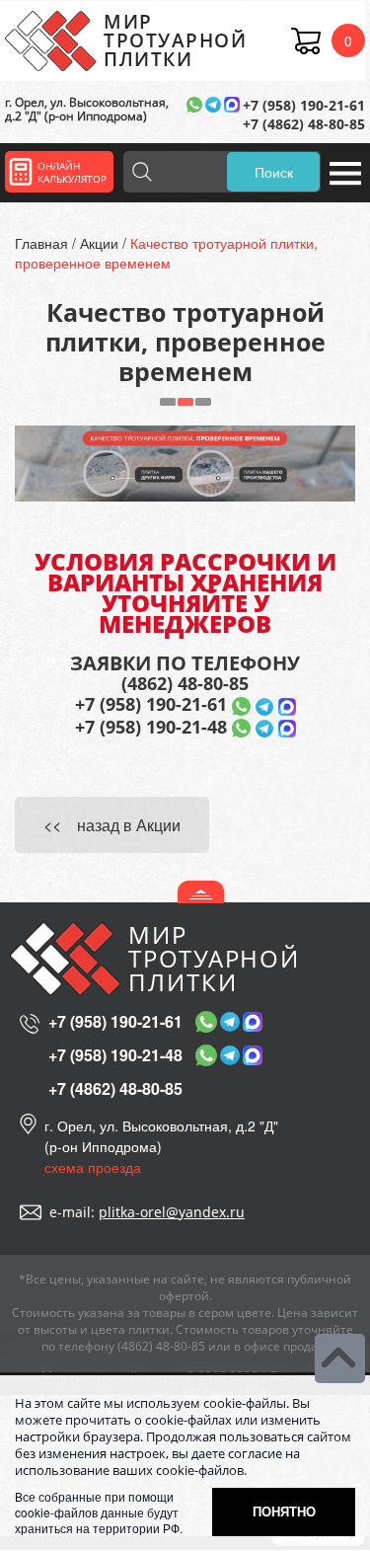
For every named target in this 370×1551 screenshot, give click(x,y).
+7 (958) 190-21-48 (151, 727)
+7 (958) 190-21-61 (304, 105)
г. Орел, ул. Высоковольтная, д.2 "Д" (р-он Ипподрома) (87, 110)
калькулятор (72, 172)
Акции (101, 243)
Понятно (284, 1511)
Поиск (274, 172)
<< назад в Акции (112, 825)
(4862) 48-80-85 (185, 683)
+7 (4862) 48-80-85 (304, 124)
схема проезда (92, 1167)
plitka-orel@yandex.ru (172, 1211)
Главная (43, 243)
